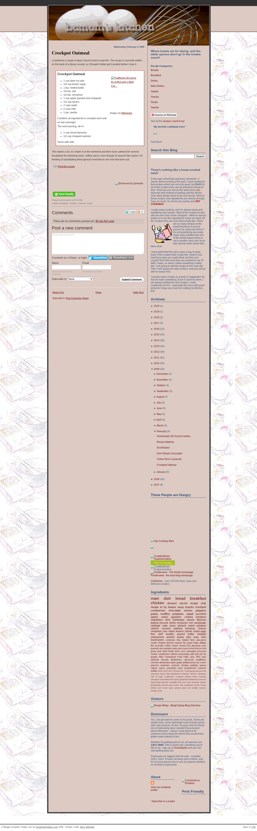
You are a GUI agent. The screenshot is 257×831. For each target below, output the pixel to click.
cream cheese (179, 645)
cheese (202, 628)
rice (191, 622)
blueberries (176, 659)
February (161, 431)
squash (178, 643)
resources (182, 622)
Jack (192, 657)
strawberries (190, 668)
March (160, 425)
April (158, 419)
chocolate (174, 610)
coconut (166, 628)
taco (180, 648)
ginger (179, 662)
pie (161, 648)
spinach (181, 625)
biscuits (165, 659)
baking (154, 622)
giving (176, 679)
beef (167, 619)
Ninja (196, 643)
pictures (165, 685)
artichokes (155, 674)
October (161, 385)
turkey (164, 617)
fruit (204, 648)
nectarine (195, 682)
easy (196, 637)
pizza (172, 625)
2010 (156, 363)
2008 (156, 479)
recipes (168, 562)
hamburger (178, 619)
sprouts (177, 688)
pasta (154, 613)
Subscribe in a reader (163, 801)
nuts (204, 645)
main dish (161, 598)
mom (189, 682)
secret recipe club (192, 603)
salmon (173, 654)
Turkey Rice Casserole (169, 459)
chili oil (154, 676)
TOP (253, 827)
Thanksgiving (189, 671)
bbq (168, 674)
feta (178, 640)
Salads (154, 91)
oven (183, 651)
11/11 (170, 671)
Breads (155, 70)
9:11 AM (78, 200)
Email (85, 262)
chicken (157, 603)
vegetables (157, 619)
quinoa (203, 665)
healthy (170, 634)
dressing (202, 676)
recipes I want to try (173, 121)
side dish (194, 654)
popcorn (155, 665)
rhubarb (201, 634)
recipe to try (159, 607)
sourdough (200, 622)
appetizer (176, 617)
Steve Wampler (87, 827)
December (162, 374)
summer (202, 668)
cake (165, 625)
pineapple (191, 651)
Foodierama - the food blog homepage (172, 575)
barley (180, 637)
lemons (180, 631)
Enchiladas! (163, 447)
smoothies (171, 668)
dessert (172, 603)
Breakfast (156, 75)
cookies (189, 617)
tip (184, 643)
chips (160, 676)
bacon (162, 674)
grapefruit (184, 679)
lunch (177, 651)
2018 (156, 317)
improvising (155, 682)
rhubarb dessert (166, 643)
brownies (185, 674)
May (159, 414)
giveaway (196, 645)
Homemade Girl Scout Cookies (174, 436)
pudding (194, 665)
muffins (165, 613)
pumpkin (167, 648)
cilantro (155, 628)
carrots (188, 631)
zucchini (201, 613)
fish (171, 679)
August (160, 396)
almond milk (201, 671)
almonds (155, 659)
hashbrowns (193, 679)
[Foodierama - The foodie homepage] (172, 572)
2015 (156, 334)
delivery (188, 676)
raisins (154, 668)
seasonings (183, 654)
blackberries (176, 674)
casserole (189, 659)
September (163, 391)
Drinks (154, 80)
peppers (201, 610)
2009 (156, 369)
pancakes (201, 640)
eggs (203, 631)
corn (165, 631)
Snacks (155, 96)
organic (203, 682)
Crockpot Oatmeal (71, 52)
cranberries (158, 610)
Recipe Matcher (165, 442)
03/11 (160, 671)
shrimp (153, 688)
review (176, 685)
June (159, 408)
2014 (156, 340)
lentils (171, 651)
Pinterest (177, 671)
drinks (172, 622)
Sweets (155, 107)
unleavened (157, 637)
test (189, 688)
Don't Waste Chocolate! (169, 453)
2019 (156, 311)
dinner (195, 676)
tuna (185, 648)
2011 (156, 357)
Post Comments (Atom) (77, 298)
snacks (189, 607)
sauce (162, 668)
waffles (154, 671)
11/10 (165, 671)
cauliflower (201, 659)
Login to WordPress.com (121, 258)
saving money (200, 685)
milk (179, 682)
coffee (168, 645)
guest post (156, 651)
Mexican (201, 619)
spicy (171, 688)
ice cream (201, 662)
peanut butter (185, 634)
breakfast (63, 203)
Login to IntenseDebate (98, 258)
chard (196, 631)
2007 (156, 484)
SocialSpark (180, 747)
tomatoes (201, 617)
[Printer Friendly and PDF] (64, 197)
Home (98, 292)
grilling (186, 662)
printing (184, 665)
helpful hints (188, 640)
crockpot (73, 203)
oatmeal (82, 203)
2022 (156, 306)
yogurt (189, 643)
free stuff (157, 634)
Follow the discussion (140, 212)
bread (180, 598)
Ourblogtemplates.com (47, 827)
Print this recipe (66, 166)
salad (189, 613)
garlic (173, 662)
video (161, 657)
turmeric (202, 688)
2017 (156, 323)
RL (182, 671)
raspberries (164, 654)
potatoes (178, 613)
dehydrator (164, 662)
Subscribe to (59, 278)
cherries (155, 662)
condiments (169, 676)
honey (193, 662)
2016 (156, 328)
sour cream (163, 688)
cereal (191, 648)
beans (172, 607)
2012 (156, 351)
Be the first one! (105, 221)
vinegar (154, 691)
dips (188, 637)
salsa (174, 648)
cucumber (179, 676)
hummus (202, 679)
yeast (159, 691)
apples (154, 617)
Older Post (138, 292)
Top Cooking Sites (164, 541)
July (159, 402)
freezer (198, 648)
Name (55, 262)
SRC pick (201, 657)
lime (203, 637)
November (162, 379)
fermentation (164, 679)
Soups (154, 102)
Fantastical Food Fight (176, 657)
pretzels (175, 665)
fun (188, 645)
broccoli (163, 622)
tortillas (195, 688)
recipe (89, 203)
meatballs (173, 682)
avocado (159, 645)
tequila (154, 657)
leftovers (164, 682)
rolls (181, 685)
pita (170, 685)
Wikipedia (126, 113)
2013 (156, 346)
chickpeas (202, 674)
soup (180, 607)
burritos (193, 674)
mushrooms (157, 640)
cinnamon (156, 631)
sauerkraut (188, 685)
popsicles (165, 665)
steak (184, 688)
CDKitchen (157, 581)
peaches (155, 648)
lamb (165, 651)
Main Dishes (157, 86)
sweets (190, 619)
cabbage (155, 625)
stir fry (203, 654)
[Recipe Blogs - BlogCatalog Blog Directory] (175, 705)
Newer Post (58, 292)
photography (156, 685)
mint (184, 682)
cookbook (170, 640)
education (155, 679)
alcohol (170, 637)
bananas (190, 628)
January (161, 472)
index (172, 631)
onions (188, 610)
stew (180, 668)
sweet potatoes (197, 625)
